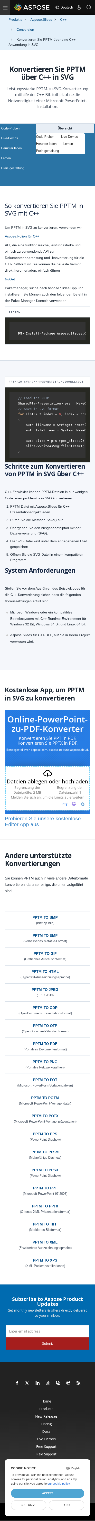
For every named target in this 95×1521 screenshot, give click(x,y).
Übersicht (65, 128)
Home (46, 1401)
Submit (47, 1343)
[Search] (89, 7)
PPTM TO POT (45, 1080)
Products (46, 1408)
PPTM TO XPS (45, 1260)
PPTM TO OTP (45, 1026)
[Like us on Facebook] (17, 1383)
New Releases (46, 1416)
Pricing (46, 1424)
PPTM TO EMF (45, 935)
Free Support (46, 1446)
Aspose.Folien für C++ (22, 236)
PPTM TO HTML (44, 971)
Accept (47, 1493)
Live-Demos (9, 138)
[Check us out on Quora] (58, 1383)
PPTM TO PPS (45, 1134)
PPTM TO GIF (45, 953)
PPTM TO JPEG (45, 990)
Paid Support (46, 1454)
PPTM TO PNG (45, 1062)
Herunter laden (11, 148)
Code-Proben (10, 128)
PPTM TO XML (45, 1242)
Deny (66, 1504)
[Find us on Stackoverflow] (48, 1383)
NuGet (10, 279)
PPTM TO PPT (45, 1188)
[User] (79, 7)
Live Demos (46, 1439)
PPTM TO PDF (45, 1044)
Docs (46, 1431)
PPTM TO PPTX (45, 1206)
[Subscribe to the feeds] (79, 1383)
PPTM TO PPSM (45, 1152)
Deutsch (66, 7)
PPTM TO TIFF (45, 1224)
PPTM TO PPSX (45, 1170)
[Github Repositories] (68, 1383)
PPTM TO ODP (45, 1008)
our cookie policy (59, 1483)
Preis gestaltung (12, 168)
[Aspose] (32, 7)
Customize (29, 1504)
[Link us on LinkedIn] (38, 1383)
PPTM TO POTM (45, 1098)
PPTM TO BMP (44, 917)
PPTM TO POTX (45, 1116)
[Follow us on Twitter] (27, 1383)
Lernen (6, 158)
